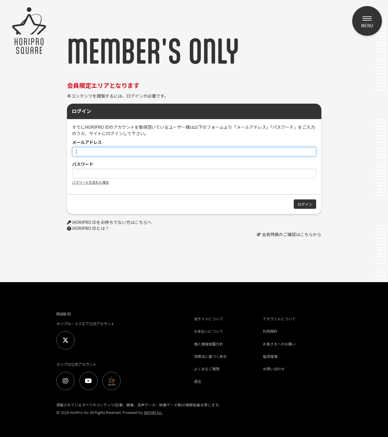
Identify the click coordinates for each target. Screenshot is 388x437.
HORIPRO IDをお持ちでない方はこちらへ (112, 222)
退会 (197, 381)
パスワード (82, 164)
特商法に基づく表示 (210, 356)
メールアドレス (87, 142)
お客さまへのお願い (279, 343)
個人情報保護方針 (208, 343)
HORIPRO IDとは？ (90, 228)
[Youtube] (88, 381)
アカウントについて (279, 318)
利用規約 (270, 331)
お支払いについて (208, 331)
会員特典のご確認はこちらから (291, 234)
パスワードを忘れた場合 (90, 182)
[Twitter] (65, 340)
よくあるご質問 (206, 368)
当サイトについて (208, 318)
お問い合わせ (274, 368)
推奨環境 (270, 356)
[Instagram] (65, 381)
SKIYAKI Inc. (153, 412)
